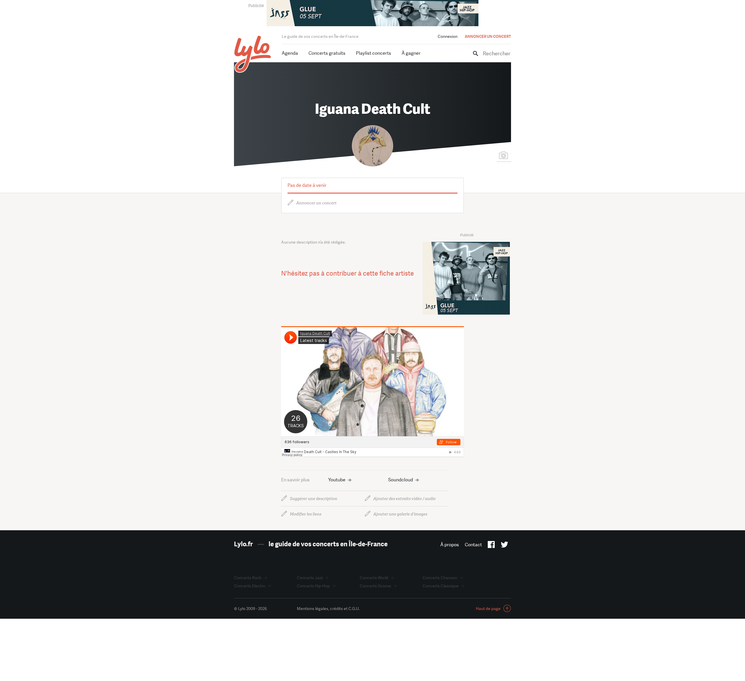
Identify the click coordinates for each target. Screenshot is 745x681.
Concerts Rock (247, 577)
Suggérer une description (313, 498)
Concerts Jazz (310, 577)
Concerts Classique (441, 585)
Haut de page (488, 608)
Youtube (336, 480)
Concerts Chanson (440, 577)
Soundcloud (400, 480)
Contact (473, 545)
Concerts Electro (249, 585)
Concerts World (374, 577)
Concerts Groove (375, 585)
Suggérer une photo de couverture (504, 155)
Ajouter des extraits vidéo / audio (404, 498)
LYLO (253, 54)
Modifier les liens (305, 514)
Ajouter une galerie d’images (400, 514)
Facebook (491, 545)
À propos (449, 545)
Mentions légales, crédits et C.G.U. (328, 608)
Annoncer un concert (316, 203)
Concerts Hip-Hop (313, 585)
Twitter (504, 545)
